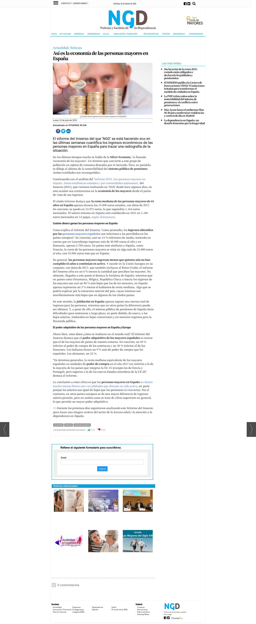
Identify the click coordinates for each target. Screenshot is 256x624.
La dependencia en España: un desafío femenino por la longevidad (184, 122)
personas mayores (82, 425)
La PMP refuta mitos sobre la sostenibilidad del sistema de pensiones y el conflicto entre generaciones (181, 101)
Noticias (76, 48)
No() (102, 430)
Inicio (54, 34)
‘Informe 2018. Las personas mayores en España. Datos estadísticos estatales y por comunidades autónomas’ (99, 181)
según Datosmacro (103, 217)
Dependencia (93, 34)
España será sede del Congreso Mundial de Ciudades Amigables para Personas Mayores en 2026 (137, 520)
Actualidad (65, 34)
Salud (106, 34)
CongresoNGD (196, 34)
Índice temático (143, 612)
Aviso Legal (168, 614)
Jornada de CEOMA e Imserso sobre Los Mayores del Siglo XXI (137, 557)
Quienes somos (80, 3)
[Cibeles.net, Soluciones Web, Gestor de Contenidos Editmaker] (176, 618)
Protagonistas (151, 34)
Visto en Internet (59, 612)
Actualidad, (61, 48)
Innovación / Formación (125, 34)
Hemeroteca (142, 609)
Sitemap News (143, 614)
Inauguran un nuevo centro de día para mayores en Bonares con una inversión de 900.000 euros (67, 520)
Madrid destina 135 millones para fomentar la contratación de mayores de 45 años (103, 518)
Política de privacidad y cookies (175, 612)
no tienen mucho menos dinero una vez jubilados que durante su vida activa (103, 384)
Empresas (79, 34)
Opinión (166, 34)
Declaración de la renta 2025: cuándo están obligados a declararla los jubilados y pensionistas (180, 74)
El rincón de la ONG (120, 609)
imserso (68, 425)
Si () (92, 430)
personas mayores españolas (81, 233)
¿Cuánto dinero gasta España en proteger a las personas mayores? (103, 557)
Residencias (179, 34)
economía (58, 425)
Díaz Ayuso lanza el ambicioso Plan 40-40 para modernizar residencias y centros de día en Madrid (184, 112)
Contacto (66, 3)
